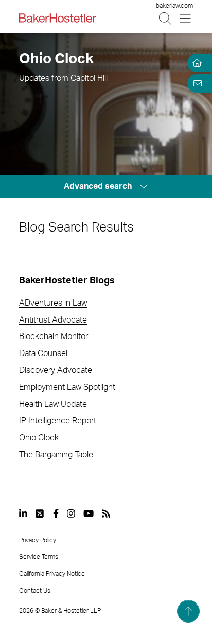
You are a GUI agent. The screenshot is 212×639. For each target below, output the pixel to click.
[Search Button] (166, 18)
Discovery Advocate (55, 370)
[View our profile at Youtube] (88, 513)
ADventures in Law (53, 303)
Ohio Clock (39, 438)
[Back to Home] (57, 18)
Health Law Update (53, 404)
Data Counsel (43, 353)
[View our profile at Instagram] (71, 513)
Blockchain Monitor (53, 336)
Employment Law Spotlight (67, 387)
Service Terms (38, 557)
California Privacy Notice (52, 574)
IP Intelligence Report (57, 421)
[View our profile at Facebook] (56, 513)
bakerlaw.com (174, 6)
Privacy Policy (37, 540)
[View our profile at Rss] (106, 513)
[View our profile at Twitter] (40, 513)
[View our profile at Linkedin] (23, 513)
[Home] (195, 62)
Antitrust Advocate (53, 320)
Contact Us (34, 591)
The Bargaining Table (56, 455)
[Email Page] (195, 83)
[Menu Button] (186, 18)
